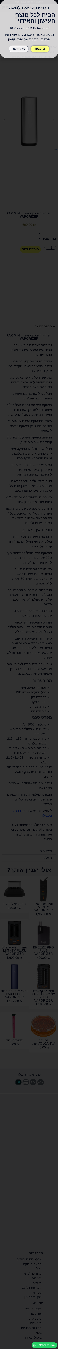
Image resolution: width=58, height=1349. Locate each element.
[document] (29, 674)
